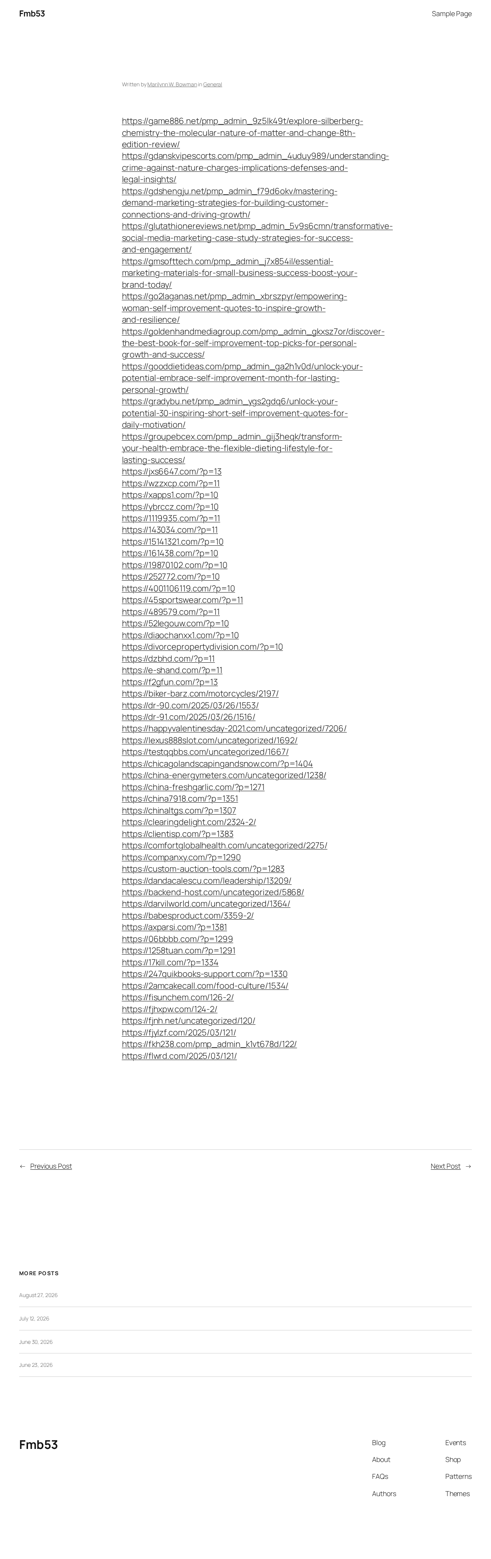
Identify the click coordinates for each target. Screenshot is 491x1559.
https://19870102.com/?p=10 (174, 565)
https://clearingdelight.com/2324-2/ (189, 822)
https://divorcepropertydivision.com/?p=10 (202, 646)
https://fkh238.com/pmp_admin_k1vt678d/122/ (209, 1044)
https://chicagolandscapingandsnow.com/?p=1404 (217, 763)
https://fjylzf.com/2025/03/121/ (179, 1032)
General (212, 84)
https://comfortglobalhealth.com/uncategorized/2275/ (225, 845)
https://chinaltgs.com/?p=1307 (179, 810)
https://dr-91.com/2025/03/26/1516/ (189, 717)
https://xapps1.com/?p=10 (170, 494)
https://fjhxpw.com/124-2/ (170, 1009)
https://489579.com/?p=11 (171, 611)
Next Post (446, 1165)
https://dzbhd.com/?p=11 (168, 658)
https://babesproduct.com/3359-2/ (188, 915)
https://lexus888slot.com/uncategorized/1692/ (210, 740)
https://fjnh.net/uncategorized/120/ (189, 1020)
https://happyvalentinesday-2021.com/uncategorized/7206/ (234, 728)
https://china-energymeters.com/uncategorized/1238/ (224, 775)
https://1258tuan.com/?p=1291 (179, 950)
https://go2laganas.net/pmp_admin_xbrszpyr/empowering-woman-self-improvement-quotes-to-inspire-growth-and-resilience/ (235, 307)
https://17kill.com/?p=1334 (170, 962)
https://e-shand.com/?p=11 (172, 670)
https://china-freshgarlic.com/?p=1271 (193, 787)
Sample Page (452, 13)
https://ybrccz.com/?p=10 (170, 506)
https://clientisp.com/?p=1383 (178, 834)
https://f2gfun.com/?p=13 (170, 682)
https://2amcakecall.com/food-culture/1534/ (205, 985)
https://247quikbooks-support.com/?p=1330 (205, 974)
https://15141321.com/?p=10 (173, 541)
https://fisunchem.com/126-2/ (178, 997)
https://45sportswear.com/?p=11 (182, 600)
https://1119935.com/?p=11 (171, 518)
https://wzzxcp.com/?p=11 (171, 483)
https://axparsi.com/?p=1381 (174, 927)
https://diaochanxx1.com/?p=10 (180, 635)
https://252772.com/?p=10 (171, 576)
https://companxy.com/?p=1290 (181, 857)
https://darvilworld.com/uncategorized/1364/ (206, 903)
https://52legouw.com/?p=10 (175, 623)
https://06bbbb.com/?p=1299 (177, 939)
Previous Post (51, 1165)
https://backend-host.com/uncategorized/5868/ (213, 892)
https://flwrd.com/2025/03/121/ (179, 1056)
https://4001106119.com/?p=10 (178, 588)
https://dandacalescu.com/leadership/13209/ (207, 880)
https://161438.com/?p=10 (170, 553)
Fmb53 (32, 13)
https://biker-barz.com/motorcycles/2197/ (200, 693)
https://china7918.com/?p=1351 (180, 798)
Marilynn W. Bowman (172, 84)
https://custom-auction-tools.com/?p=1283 (203, 868)
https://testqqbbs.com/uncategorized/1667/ (205, 751)
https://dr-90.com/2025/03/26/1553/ (190, 705)
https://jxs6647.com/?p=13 (172, 471)
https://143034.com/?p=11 (170, 529)
